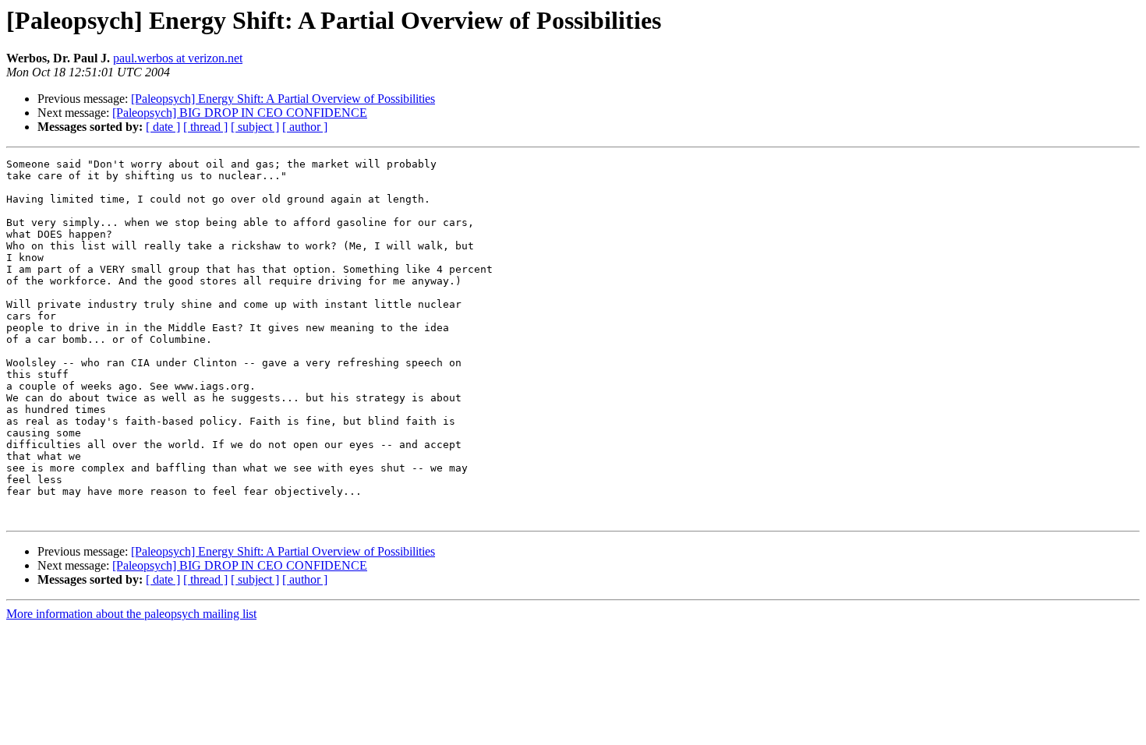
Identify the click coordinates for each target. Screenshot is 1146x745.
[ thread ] (205, 126)
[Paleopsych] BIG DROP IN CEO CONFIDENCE (239, 112)
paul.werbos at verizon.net (177, 58)
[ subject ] (255, 126)
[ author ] (304, 126)
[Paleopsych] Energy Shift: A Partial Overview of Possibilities (283, 98)
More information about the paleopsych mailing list (131, 613)
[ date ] (163, 126)
